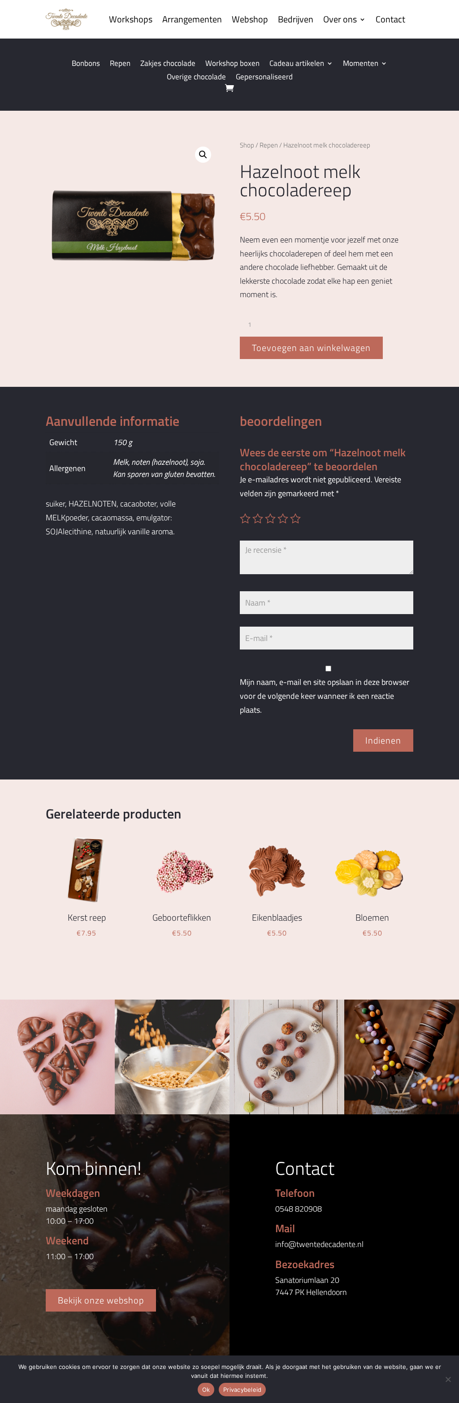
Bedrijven (295, 19)
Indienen (383, 740)
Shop (247, 145)
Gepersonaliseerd (264, 78)
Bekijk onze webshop (101, 1300)
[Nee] (447, 1379)
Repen (120, 64)
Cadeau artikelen (296, 64)
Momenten (360, 64)
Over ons (340, 19)
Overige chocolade (196, 78)
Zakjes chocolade (167, 64)
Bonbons (86, 64)
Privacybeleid (242, 1389)
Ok (206, 1389)
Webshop (250, 19)
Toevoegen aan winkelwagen (311, 348)
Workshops (130, 19)
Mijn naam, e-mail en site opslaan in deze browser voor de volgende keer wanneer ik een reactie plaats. (324, 695)
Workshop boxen (232, 64)
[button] (203, 155)
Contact (390, 19)
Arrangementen (192, 19)
